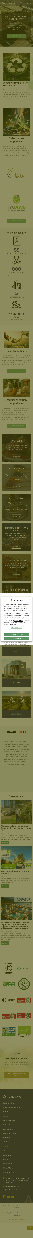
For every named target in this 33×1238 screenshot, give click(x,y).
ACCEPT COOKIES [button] (16, 635)
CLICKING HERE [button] (16, 628)
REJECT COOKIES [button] (16, 639)
